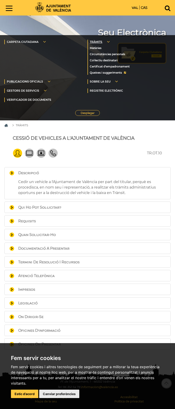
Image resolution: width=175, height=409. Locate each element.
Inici (53, 7)
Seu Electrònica (132, 32)
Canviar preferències (59, 394)
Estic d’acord (25, 394)
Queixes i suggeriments (106, 72)
